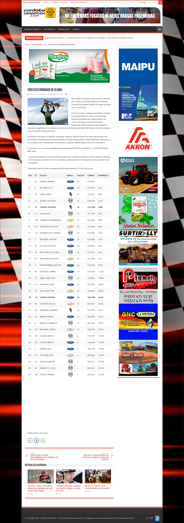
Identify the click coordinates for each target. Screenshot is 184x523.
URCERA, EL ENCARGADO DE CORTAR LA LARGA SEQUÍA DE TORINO (95, 456)
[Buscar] (160, 2)
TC (45, 45)
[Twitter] (141, 2)
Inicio (27, 45)
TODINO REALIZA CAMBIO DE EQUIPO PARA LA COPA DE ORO (68, 488)
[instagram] (144, 2)
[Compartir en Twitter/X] (36, 440)
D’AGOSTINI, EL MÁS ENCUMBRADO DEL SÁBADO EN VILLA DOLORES (44, 456)
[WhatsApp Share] (43, 440)
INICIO (46, 2)
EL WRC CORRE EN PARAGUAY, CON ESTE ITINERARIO (66, 38)
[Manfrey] (69, 66)
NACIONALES (49, 29)
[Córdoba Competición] (34, 12)
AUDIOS (76, 29)
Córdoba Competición (37, 94)
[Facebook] (139, 2)
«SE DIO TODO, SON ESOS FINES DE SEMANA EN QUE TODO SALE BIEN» (40, 488)
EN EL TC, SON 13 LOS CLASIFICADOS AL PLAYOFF (97, 487)
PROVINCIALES (64, 29)
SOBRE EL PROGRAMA (60, 2)
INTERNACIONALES (31, 29)
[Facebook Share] (30, 440)
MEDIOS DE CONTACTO (79, 2)
